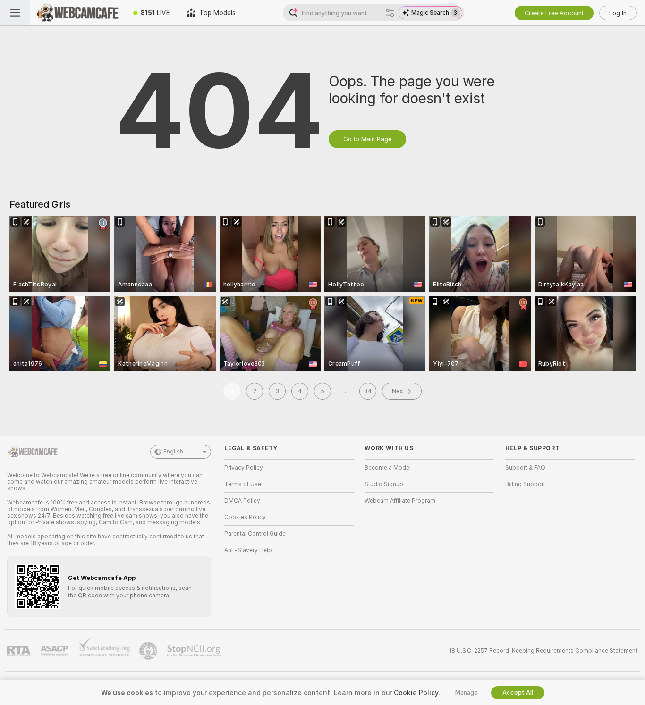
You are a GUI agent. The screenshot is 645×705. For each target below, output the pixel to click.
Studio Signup (384, 484)
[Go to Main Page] (77, 12)
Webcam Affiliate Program (400, 500)
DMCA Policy (242, 500)
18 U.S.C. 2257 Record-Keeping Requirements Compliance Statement (543, 650)
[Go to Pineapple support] (149, 651)
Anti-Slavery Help (248, 550)
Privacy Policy (243, 467)
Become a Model (388, 467)
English (173, 451)
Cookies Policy (245, 517)
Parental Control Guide (255, 533)
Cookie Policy (416, 693)
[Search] (390, 12)
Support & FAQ (525, 467)
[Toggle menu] (15, 12)
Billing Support (525, 484)
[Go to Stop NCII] (194, 650)
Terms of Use (242, 484)
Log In (618, 13)
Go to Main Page (367, 139)
